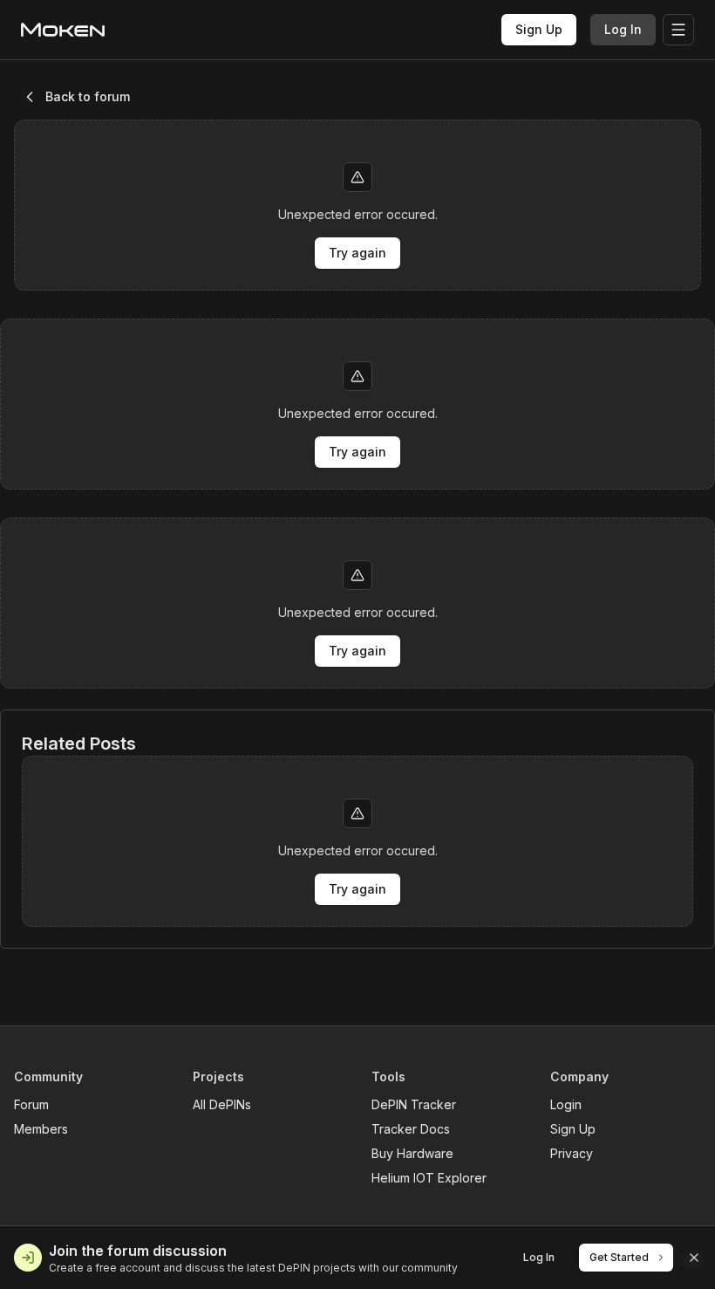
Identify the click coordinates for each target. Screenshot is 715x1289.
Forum (31, 1104)
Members (41, 1128)
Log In (623, 29)
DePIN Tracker (413, 1104)
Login (566, 1104)
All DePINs (222, 1104)
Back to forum (87, 96)
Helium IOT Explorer (429, 1177)
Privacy (571, 1153)
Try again (357, 252)
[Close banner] (694, 1258)
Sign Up (538, 29)
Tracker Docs (410, 1128)
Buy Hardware (412, 1153)
